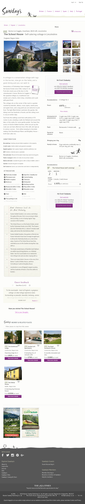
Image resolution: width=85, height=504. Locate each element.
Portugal (79, 11)
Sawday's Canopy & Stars (9, 477)
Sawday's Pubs (6, 475)
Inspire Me (5, 466)
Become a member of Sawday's (51, 475)
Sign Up (81, 2)
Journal (4, 468)
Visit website (63, 84)
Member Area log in (48, 473)
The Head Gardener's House (49, 347)
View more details (13, 358)
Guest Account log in (48, 464)
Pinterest (75, 26)
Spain (65, 11)
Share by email (62, 26)
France (49, 11)
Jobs (3, 470)
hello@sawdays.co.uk (67, 495)
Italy (71, 11)
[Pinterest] (17, 453)
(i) (79, 106)
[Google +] (22, 453)
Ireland (57, 11)
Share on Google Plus (80, 26)
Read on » (35, 300)
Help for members (47, 477)
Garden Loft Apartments (29, 347)
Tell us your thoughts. (22, 312)
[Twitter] (7, 453)
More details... (64, 111)
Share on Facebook (66, 26)
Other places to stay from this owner (17, 326)
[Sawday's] (11, 14)
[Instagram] (12, 453)
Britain (41, 11)
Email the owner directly (63, 92)
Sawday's (4, 473)
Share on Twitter (71, 26)
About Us (4, 464)
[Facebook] (3, 453)
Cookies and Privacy (75, 500)
